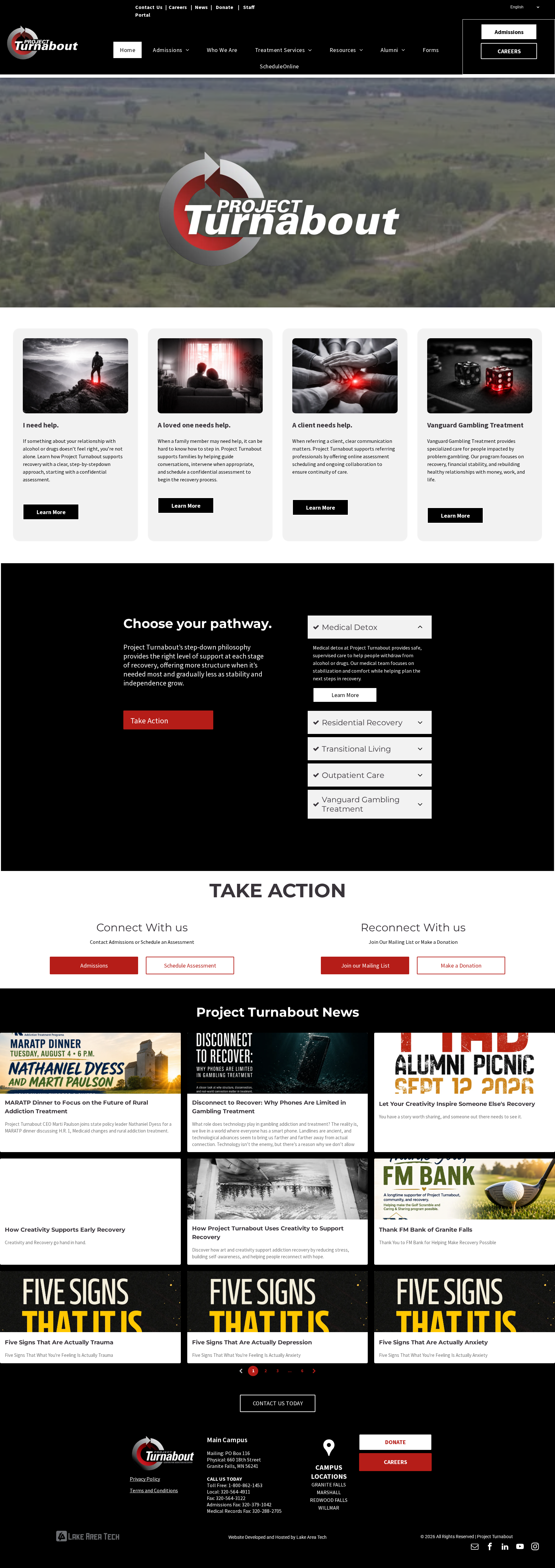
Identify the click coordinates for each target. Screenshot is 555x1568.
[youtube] (520, 1547)
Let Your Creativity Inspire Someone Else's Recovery (457, 1103)
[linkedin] (505, 1547)
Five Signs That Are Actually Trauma (59, 1342)
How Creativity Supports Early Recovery (65, 1229)
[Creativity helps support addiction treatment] (277, 1189)
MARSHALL (329, 1492)
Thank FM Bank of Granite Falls (425, 1229)
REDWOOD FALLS (329, 1500)
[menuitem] (129, 50)
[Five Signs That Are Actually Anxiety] (464, 1301)
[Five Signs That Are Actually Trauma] (90, 1301)
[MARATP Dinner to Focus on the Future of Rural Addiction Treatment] (90, 1063)
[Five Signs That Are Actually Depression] (277, 1301)
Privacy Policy (145, 1479)
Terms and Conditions (154, 1490)
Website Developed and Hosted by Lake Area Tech (277, 1537)
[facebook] (490, 1547)
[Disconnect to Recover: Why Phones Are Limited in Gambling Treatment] (277, 1063)
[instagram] (535, 1547)
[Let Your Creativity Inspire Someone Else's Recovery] (464, 1063)
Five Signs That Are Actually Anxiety (433, 1342)
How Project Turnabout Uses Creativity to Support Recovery (268, 1233)
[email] (475, 1547)
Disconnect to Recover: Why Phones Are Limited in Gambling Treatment (269, 1107)
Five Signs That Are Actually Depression (252, 1342)
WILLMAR (328, 1507)
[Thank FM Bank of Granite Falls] (464, 1189)
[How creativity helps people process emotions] (90, 1189)
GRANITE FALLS (329, 1484)
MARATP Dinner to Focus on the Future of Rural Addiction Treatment (76, 1107)
